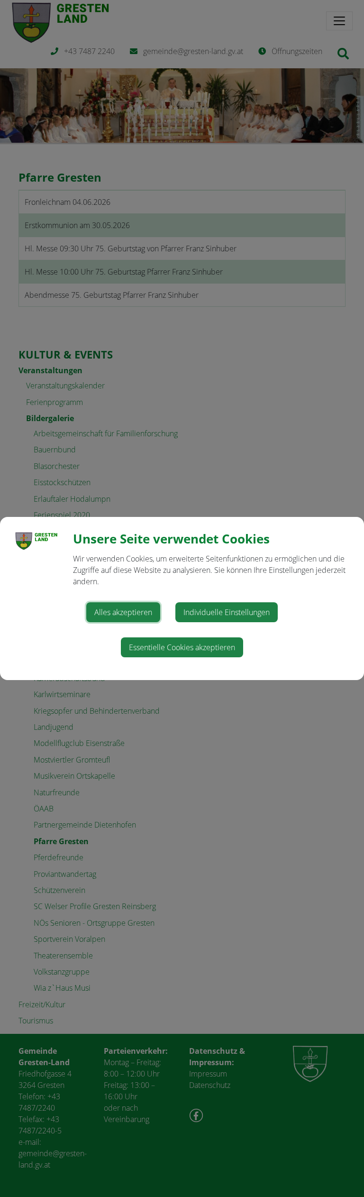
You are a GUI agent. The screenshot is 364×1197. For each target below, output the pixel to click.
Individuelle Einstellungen (226, 612)
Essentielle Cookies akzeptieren (182, 647)
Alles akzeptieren (123, 612)
